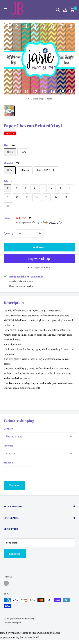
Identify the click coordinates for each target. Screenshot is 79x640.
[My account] (65, 10)
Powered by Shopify (12, 622)
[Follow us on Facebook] (6, 583)
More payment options (40, 267)
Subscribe (14, 554)
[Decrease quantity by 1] (20, 233)
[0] (72, 10)
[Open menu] (5, 9)
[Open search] (58, 10)
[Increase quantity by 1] (40, 233)
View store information (21, 286)
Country (8, 428)
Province (8, 445)
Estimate (14, 485)
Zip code (8, 462)
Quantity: (9, 233)
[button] (45, 222)
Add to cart (39, 247)
